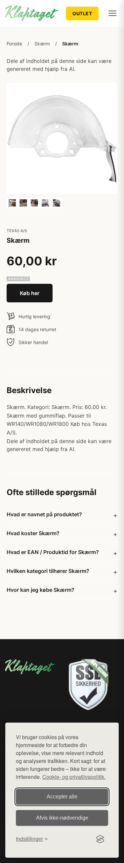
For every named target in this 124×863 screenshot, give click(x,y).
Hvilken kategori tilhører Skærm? (48, 571)
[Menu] (112, 13)
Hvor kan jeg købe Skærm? (40, 589)
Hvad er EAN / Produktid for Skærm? (53, 552)
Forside (14, 43)
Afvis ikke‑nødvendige (62, 818)
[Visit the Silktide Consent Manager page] (100, 839)
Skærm (42, 43)
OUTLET (82, 13)
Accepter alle (62, 796)
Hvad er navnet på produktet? (44, 514)
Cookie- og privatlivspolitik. (73, 777)
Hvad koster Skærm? (33, 533)
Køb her (29, 293)
